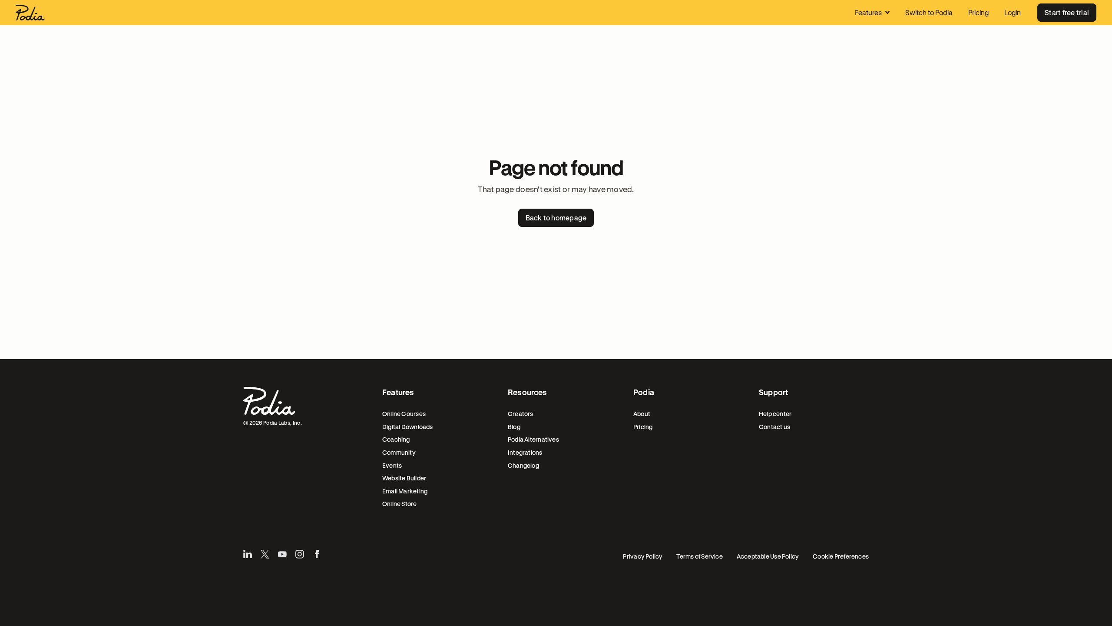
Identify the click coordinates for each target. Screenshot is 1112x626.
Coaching (396, 439)
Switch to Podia (929, 12)
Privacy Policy (642, 556)
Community (399, 452)
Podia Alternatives (533, 439)
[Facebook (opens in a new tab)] (317, 554)
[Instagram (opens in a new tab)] (299, 554)
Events (392, 465)
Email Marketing (404, 491)
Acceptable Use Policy (768, 556)
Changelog (523, 465)
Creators (520, 413)
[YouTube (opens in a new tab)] (282, 554)
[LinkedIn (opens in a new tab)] (247, 554)
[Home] (30, 12)
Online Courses (404, 413)
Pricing (978, 12)
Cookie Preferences (841, 556)
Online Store (399, 503)
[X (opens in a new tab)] (265, 554)
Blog (514, 426)
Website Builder (404, 478)
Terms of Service (699, 556)
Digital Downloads (407, 426)
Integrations (525, 452)
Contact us (774, 426)
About (641, 413)
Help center (775, 413)
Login (1012, 12)
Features (868, 12)
